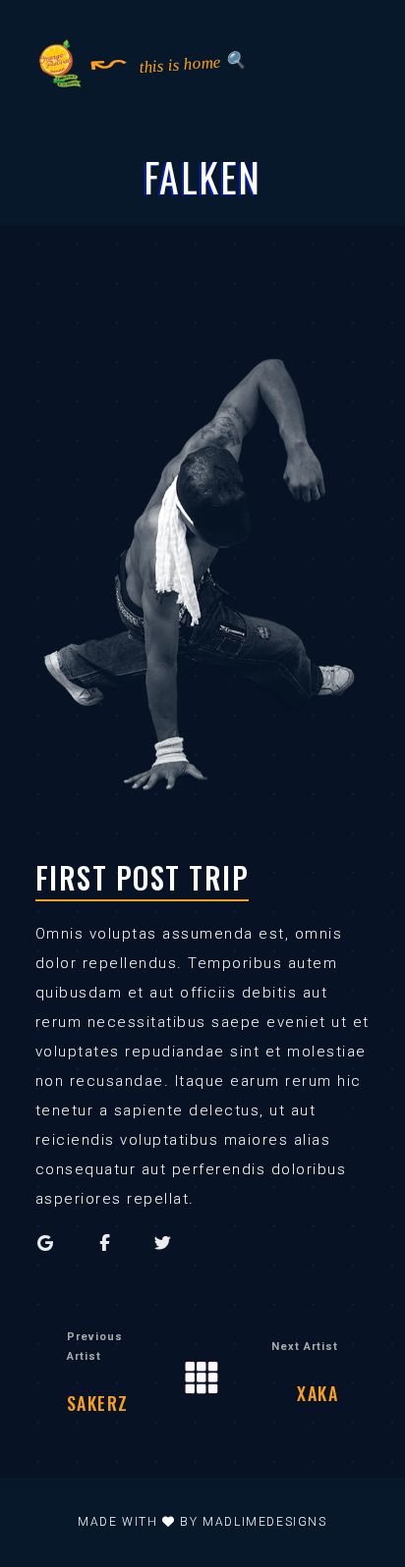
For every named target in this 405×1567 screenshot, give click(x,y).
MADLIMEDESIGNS (264, 1522)
